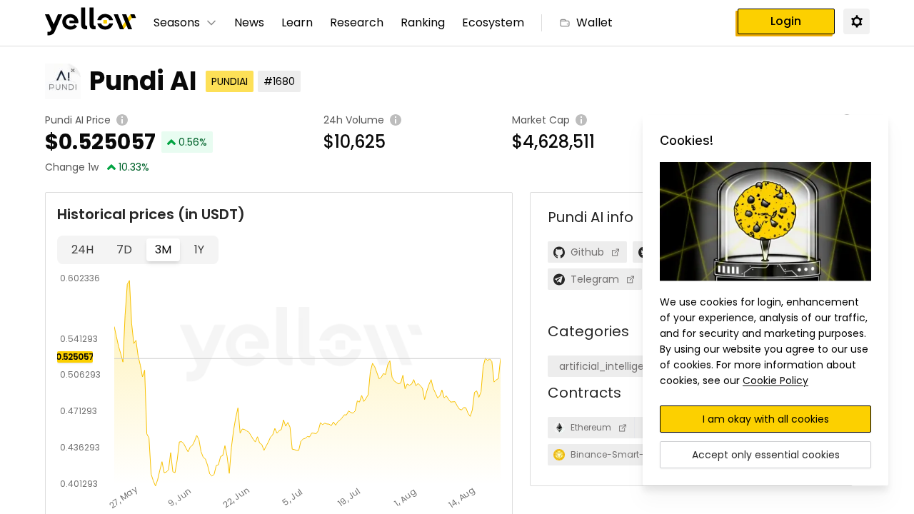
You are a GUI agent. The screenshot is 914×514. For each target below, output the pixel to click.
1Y (199, 249)
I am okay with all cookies (766, 419)
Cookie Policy (775, 380)
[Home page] (90, 23)
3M (163, 249)
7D (124, 249)
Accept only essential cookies (766, 455)
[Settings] (856, 21)
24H (82, 249)
